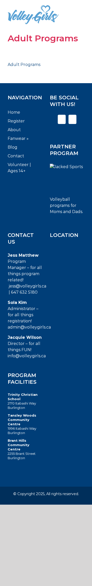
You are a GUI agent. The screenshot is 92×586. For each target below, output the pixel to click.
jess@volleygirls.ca (27, 286)
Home (14, 112)
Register (16, 121)
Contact (16, 155)
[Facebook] (62, 119)
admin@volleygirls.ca (29, 327)
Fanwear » (18, 138)
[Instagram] (72, 119)
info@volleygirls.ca (27, 355)
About (14, 129)
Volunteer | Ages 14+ (19, 167)
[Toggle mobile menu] (81, 12)
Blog (12, 147)
